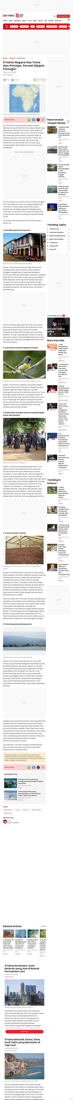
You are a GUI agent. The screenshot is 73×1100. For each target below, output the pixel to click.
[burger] (69, 20)
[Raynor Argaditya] (5, 822)
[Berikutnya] (46, 918)
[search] (54, 16)
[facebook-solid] (33, 119)
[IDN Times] (13, 15)
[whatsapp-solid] (29, 119)
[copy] (42, 119)
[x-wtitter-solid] (38, 119)
